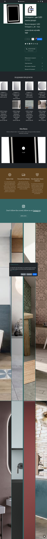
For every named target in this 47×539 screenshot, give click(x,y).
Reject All (23, 274)
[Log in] (42, 1)
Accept (34, 274)
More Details (14, 270)
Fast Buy (39, 39)
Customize (29, 274)
